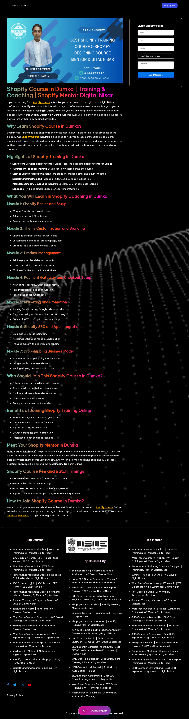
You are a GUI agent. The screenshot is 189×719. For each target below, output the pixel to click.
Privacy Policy (15, 695)
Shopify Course (41, 102)
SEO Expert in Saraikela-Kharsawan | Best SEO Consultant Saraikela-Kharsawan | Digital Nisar (96, 650)
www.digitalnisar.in (18, 515)
